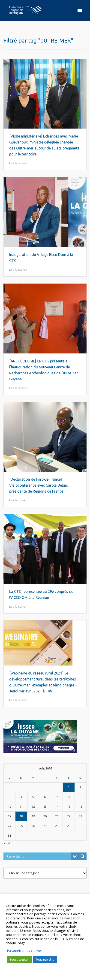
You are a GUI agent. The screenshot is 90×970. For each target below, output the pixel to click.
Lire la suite (17, 163)
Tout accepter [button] (19, 959)
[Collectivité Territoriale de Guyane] (25, 10)
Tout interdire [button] (45, 959)
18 (21, 816)
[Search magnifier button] (83, 856)
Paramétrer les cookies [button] (24, 950)
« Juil (6, 843)
